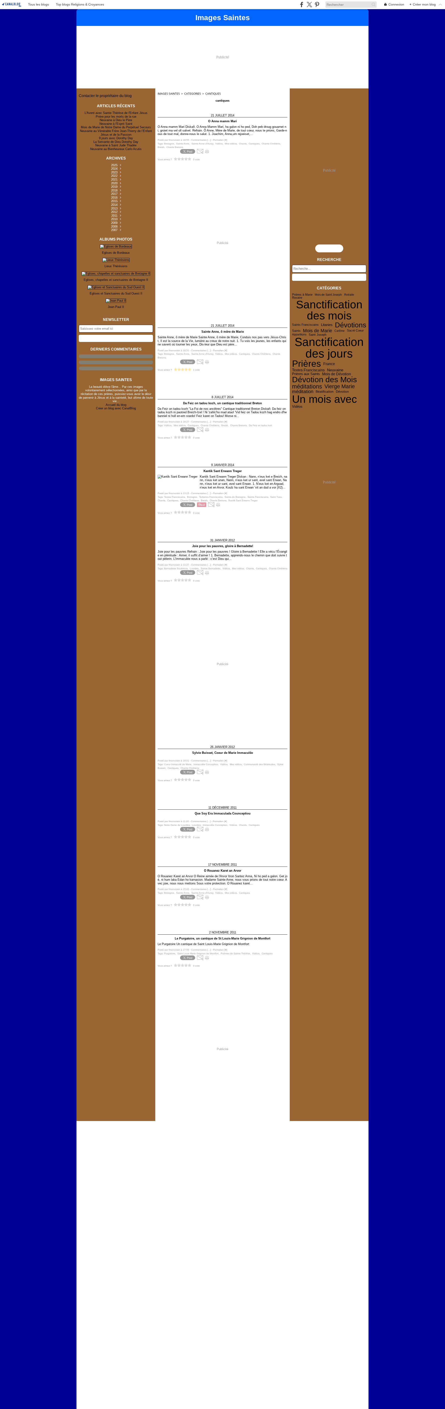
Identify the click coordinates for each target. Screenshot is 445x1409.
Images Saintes (169, 94)
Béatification (325, 391)
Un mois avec (324, 399)
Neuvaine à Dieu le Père (116, 120)
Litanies (327, 325)
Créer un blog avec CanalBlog (116, 408)
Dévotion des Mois (324, 380)
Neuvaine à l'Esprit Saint (115, 123)
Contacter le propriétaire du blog (105, 96)
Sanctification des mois (329, 310)
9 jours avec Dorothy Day (116, 138)
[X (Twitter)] (309, 4)
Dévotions (350, 325)
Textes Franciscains (308, 370)
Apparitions (299, 334)
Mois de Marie (317, 331)
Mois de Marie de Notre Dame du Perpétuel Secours (116, 127)
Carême (339, 330)
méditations (307, 386)
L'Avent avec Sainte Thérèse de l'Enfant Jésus (116, 113)
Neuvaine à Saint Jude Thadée (116, 145)
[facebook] (302, 4)
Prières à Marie (302, 294)
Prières (306, 363)
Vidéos (297, 406)
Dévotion (342, 391)
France (329, 364)
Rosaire (297, 297)
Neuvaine (335, 370)
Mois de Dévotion (336, 374)
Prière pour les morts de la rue (116, 116)
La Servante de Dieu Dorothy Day (115, 142)
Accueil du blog (116, 405)
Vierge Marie (339, 386)
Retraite (349, 294)
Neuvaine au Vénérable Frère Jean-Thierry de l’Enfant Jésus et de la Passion (116, 132)
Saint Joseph (317, 334)
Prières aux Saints (306, 374)
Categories (192, 94)
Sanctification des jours (329, 347)
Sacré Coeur (355, 330)
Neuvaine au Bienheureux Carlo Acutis (116, 149)
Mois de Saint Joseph (328, 294)
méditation (302, 391)
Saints (296, 330)
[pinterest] (317, 4)
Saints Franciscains (305, 324)
